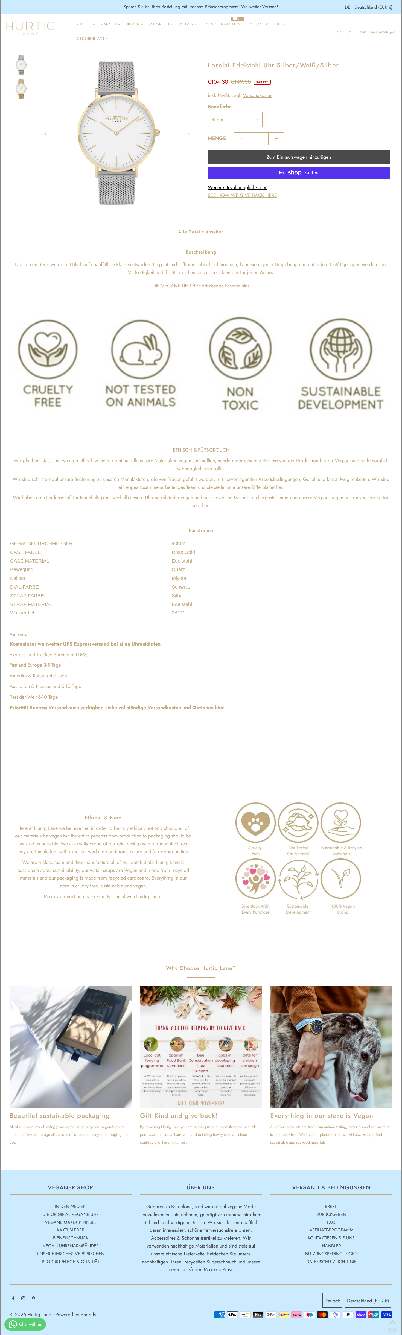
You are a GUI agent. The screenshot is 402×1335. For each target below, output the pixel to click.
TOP (392, 1328)
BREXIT (331, 1206)
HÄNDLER (331, 1246)
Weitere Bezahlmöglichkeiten (237, 187)
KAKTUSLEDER (70, 1230)
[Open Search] (339, 31)
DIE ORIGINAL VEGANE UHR (71, 1214)
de (347, 7)
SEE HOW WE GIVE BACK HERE (242, 195)
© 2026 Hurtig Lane (31, 1314)
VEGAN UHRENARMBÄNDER (71, 1246)
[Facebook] (13, 1299)
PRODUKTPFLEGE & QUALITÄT (70, 1261)
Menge (217, 138)
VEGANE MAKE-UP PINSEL (70, 1222)
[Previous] (46, 134)
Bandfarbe (220, 106)
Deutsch (332, 1300)
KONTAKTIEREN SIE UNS (331, 1238)
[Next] (188, 134)
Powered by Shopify (75, 1314)
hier (219, 707)
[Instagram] (23, 1299)
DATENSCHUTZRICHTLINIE (331, 1261)
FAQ (331, 1222)
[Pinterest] (33, 1299)
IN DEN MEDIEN (70, 1206)
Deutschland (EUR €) (373, 7)
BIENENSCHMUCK (70, 1238)
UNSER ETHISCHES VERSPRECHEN (70, 1254)
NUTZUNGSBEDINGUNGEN (331, 1254)
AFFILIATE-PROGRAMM (331, 1230)
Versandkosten (257, 95)
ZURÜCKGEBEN (331, 1214)
